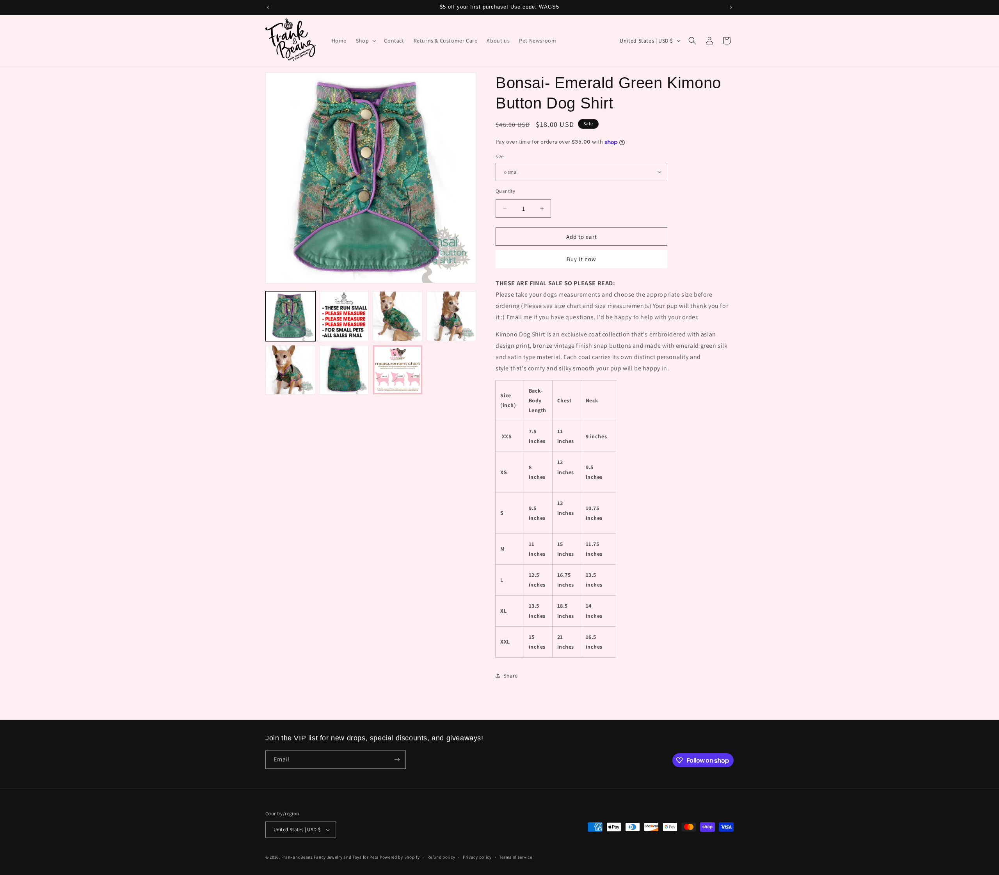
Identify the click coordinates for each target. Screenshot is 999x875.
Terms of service (515, 857)
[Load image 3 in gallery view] (398, 316)
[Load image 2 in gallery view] (344, 316)
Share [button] (510, 675)
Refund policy (441, 857)
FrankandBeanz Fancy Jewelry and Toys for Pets (330, 857)
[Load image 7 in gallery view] (398, 370)
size (500, 156)
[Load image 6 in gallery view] (344, 370)
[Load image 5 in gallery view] (290, 370)
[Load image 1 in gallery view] (290, 316)
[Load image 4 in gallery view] (451, 316)
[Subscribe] (396, 760)
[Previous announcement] (268, 7)
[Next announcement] (730, 7)
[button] (365, 40)
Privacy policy (477, 857)
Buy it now (581, 259)
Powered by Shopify (400, 857)
